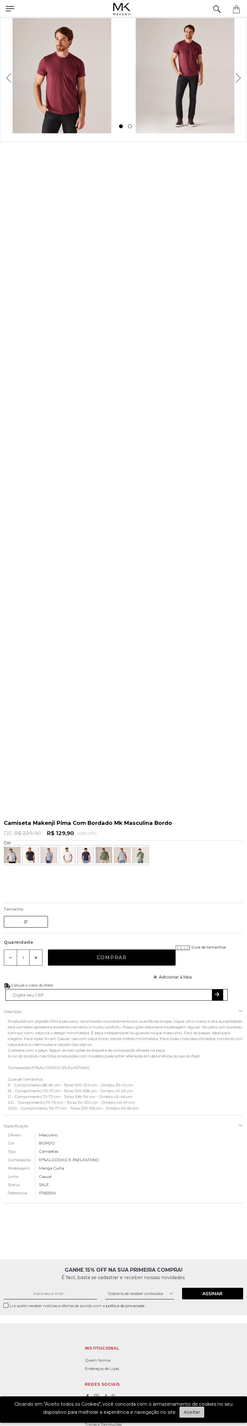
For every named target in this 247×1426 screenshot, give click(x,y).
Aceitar (192, 1412)
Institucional (102, 1348)
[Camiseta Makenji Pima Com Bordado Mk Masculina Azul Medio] (49, 855)
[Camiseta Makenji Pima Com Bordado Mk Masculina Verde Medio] (141, 855)
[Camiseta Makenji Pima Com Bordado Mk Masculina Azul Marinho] (86, 855)
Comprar (112, 957)
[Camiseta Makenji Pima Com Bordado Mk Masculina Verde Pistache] (104, 855)
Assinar (212, 1293)
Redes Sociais (102, 1384)
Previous (7, 75)
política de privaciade (125, 1305)
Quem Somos (98, 1360)
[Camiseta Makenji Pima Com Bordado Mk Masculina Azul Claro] (12, 855)
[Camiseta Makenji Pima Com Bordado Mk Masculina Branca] (67, 855)
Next (240, 75)
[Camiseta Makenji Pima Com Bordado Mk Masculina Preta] (31, 855)
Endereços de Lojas (102, 1368)
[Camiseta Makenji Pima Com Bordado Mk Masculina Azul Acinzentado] (122, 855)
